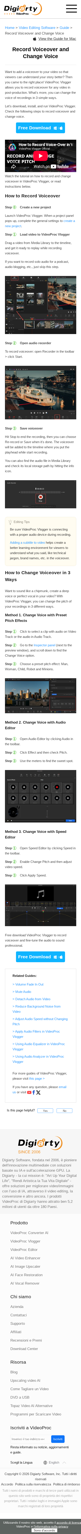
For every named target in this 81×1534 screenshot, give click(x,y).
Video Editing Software (37, 28)
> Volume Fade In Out (28, 984)
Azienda (16, 1307)
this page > (37, 1078)
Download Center (24, 1349)
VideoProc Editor (24, 1250)
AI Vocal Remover (25, 1283)
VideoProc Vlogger (25, 1241)
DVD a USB (19, 1397)
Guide (64, 28)
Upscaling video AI (25, 1381)
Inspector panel (44, 645)
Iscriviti (57, 1439)
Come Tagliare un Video (29, 1389)
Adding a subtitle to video (27, 542)
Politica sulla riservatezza (33, 1484)
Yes (45, 1110)
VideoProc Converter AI (29, 1233)
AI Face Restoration (26, 1275)
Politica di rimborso (66, 1484)
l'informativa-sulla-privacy (51, 1526)
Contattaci (18, 1315)
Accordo (7, 1484)
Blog (13, 1372)
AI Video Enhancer (25, 1258)
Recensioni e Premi (26, 1340)
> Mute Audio (22, 992)
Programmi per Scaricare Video (35, 1414)
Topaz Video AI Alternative (31, 1406)
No (64, 1110)
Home (9, 28)
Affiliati (15, 1332)
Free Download (34, 127)
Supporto (17, 1324)
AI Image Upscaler (25, 1267)
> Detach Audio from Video (31, 999)
